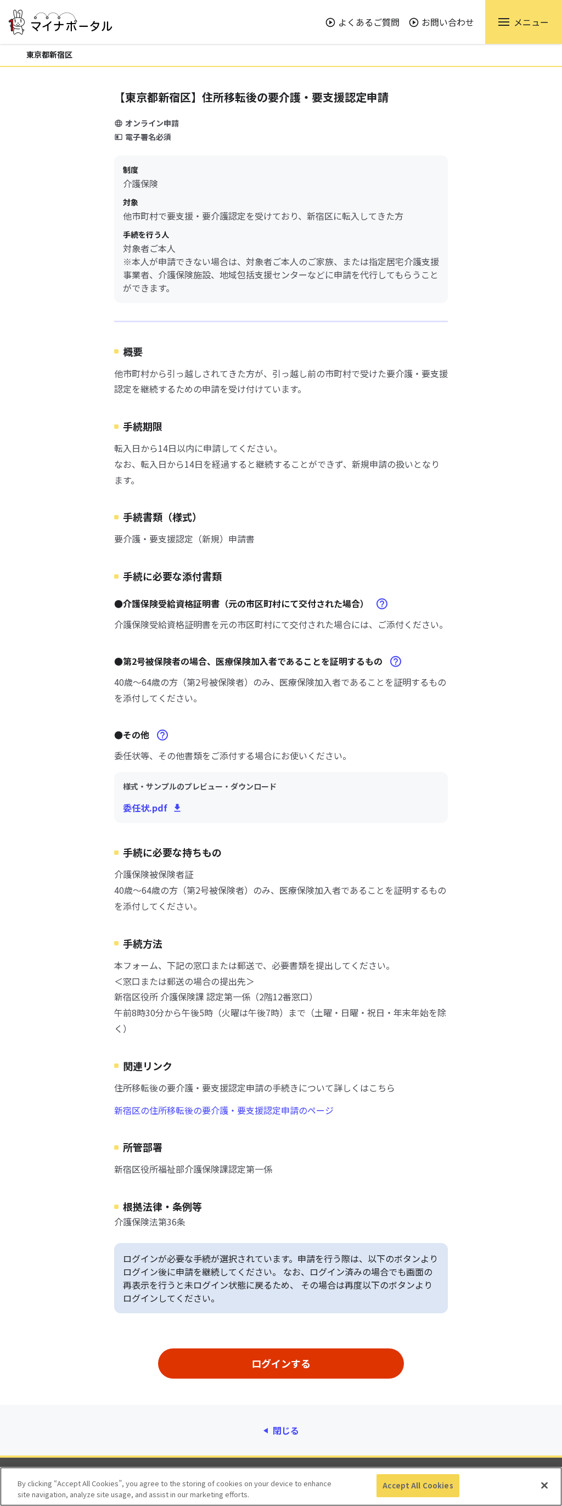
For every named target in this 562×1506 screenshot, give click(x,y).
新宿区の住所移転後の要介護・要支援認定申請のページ (224, 1110)
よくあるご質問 (369, 22)
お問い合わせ (448, 22)
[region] (281, 1486)
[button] (523, 22)
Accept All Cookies (418, 1485)
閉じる (286, 1430)
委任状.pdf (145, 807)
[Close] (544, 1485)
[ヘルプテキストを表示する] (382, 604)
